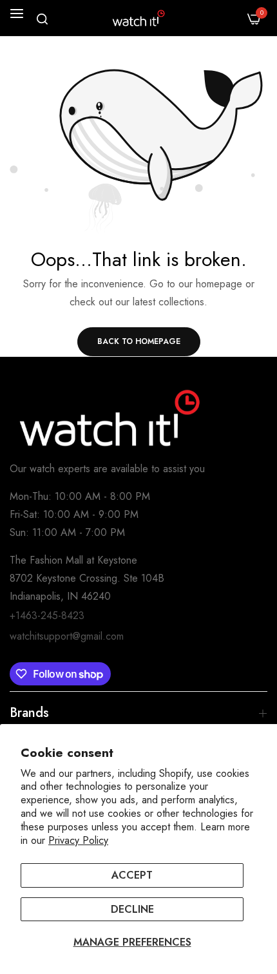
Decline (132, 909)
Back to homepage (138, 341)
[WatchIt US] (138, 18)
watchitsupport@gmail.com (67, 636)
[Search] (42, 19)
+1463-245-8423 (47, 615)
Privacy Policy (78, 840)
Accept (132, 875)
